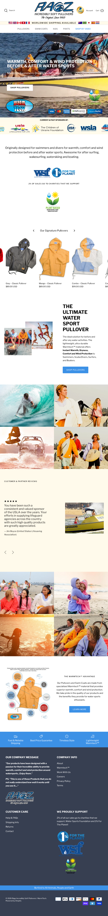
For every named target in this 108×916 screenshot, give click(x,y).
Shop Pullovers (19, 87)
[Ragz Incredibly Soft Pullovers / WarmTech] (54, 10)
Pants (66, 29)
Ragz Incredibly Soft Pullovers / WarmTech (29, 898)
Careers (61, 776)
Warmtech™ (63, 767)
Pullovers (23, 29)
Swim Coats (41, 29)
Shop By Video (83, 29)
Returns (10, 826)
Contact (10, 831)
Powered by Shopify (13, 901)
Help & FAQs (12, 818)
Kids (55, 29)
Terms (60, 785)
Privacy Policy (63, 781)
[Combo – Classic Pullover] (87, 257)
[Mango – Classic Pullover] (54, 257)
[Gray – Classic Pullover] (21, 257)
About (60, 763)
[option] (54, 518)
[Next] (13, 552)
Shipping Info (12, 822)
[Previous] (5, 552)
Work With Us (64, 772)
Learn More (79, 709)
